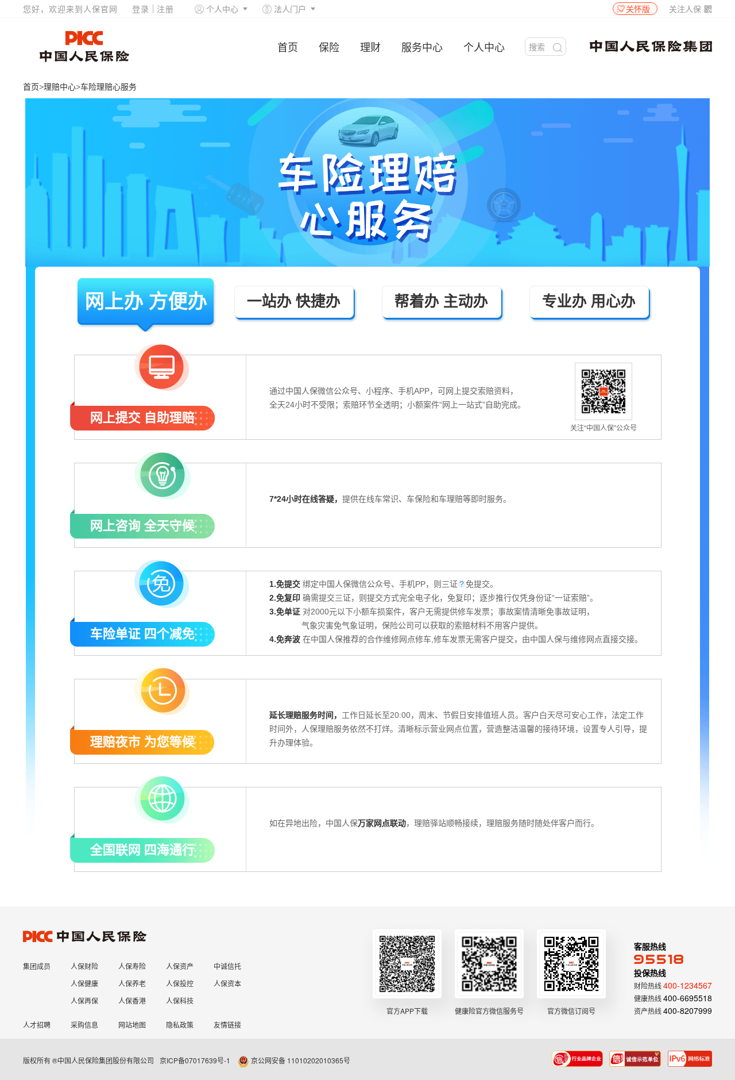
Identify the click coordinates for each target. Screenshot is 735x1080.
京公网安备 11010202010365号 (299, 1060)
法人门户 (290, 8)
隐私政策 (180, 1024)
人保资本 (227, 983)
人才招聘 (37, 1024)
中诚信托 (227, 966)
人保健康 (84, 983)
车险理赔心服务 (108, 86)
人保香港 (132, 1000)
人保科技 (180, 1000)
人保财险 (84, 966)
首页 (287, 46)
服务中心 (422, 46)
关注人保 (690, 8)
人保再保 (84, 1000)
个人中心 (222, 8)
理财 (370, 46)
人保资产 (180, 966)
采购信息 (84, 1024)
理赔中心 (60, 86)
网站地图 (132, 1024)
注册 (165, 8)
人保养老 (132, 983)
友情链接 (227, 1024)
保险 (329, 46)
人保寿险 (132, 966)
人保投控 (180, 983)
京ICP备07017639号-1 (195, 1060)
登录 (140, 8)
